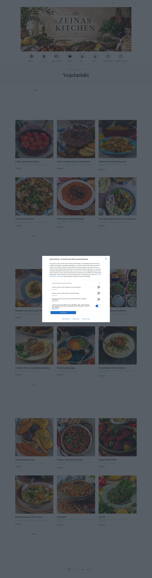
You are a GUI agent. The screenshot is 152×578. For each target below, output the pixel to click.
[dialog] (76, 289)
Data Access (76, 319)
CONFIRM (63, 312)
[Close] (106, 259)
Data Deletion (66, 319)
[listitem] (76, 283)
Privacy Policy (86, 319)
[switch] (98, 287)
